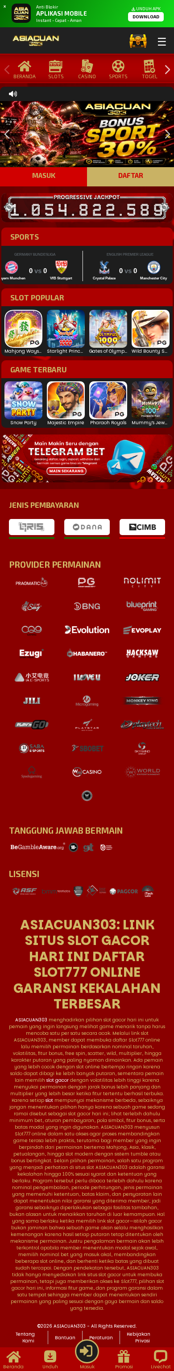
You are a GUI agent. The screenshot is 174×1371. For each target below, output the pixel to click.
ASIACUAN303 (31, 1020)
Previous (4, 70)
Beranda (24, 76)
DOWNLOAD (146, 16)
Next (165, 70)
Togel (149, 76)
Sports (118, 76)
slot (49, 1100)
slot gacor (57, 1080)
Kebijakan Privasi (138, 1337)
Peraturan (101, 1337)
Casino (87, 76)
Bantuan (65, 1337)
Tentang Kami (25, 1337)
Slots (56, 76)
